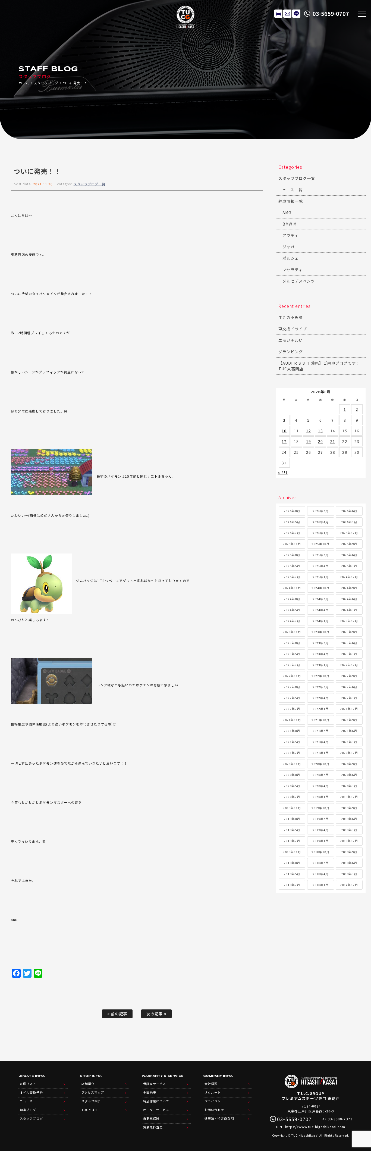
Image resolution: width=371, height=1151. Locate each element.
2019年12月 (349, 797)
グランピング (290, 351)
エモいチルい (290, 340)
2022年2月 (292, 708)
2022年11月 (292, 676)
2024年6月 (349, 599)
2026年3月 (349, 522)
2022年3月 (349, 698)
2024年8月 (292, 599)
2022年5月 (292, 698)
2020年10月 (320, 764)
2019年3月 (349, 830)
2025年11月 (292, 544)
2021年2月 (292, 752)
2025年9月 (349, 544)
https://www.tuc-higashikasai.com (315, 1126)
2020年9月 (349, 764)
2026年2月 (292, 533)
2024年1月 (321, 621)
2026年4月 (321, 522)
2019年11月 (292, 808)
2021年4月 (321, 742)
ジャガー (290, 246)
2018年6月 (349, 863)
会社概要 (211, 1083)
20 (320, 441)
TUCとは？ (89, 1110)
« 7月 (283, 472)
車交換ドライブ (292, 328)
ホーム (23, 82)
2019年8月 (292, 819)
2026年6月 (349, 511)
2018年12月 (349, 841)
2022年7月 (321, 687)
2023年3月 (349, 654)
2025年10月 (320, 544)
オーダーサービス (156, 1110)
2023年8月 (292, 643)
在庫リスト (278, 14)
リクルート (213, 1092)
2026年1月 (321, 533)
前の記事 (118, 1013)
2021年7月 (321, 730)
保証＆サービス (154, 1083)
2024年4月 (321, 610)
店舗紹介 (88, 1083)
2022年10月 (320, 676)
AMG (286, 212)
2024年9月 (349, 588)
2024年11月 (292, 588)
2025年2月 (292, 577)
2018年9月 (349, 852)
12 (308, 430)
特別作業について (156, 1101)
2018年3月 (349, 874)
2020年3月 (349, 786)
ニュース (26, 1101)
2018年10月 (320, 852)
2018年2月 (292, 885)
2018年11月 (292, 852)
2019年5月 (292, 830)
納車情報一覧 (290, 201)
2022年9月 (349, 676)
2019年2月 (292, 841)
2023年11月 (292, 632)
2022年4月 (321, 698)
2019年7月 (321, 819)
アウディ (290, 235)
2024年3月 (349, 610)
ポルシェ (290, 258)
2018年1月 (321, 885)
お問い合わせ (214, 1110)
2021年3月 (349, 742)
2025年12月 (349, 533)
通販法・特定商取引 (219, 1118)
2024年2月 (292, 621)
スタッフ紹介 (91, 1101)
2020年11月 (292, 764)
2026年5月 (292, 522)
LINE (296, 14)
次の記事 (155, 1013)
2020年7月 (321, 774)
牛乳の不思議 (290, 317)
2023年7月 (321, 643)
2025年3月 (349, 566)
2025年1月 (321, 577)
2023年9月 (349, 632)
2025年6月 (349, 555)
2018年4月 (321, 874)
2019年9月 (349, 808)
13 (320, 430)
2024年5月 (292, 610)
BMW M (289, 224)
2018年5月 (292, 874)
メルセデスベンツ (298, 281)
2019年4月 (321, 830)
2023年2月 (292, 665)
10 (284, 430)
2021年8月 (292, 730)
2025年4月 (321, 566)
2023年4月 (321, 654)
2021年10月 (320, 720)
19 (308, 441)
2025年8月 (292, 555)
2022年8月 (292, 687)
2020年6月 (349, 774)
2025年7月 (321, 555)
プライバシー (214, 1101)
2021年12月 (349, 708)
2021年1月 (321, 752)
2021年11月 (292, 720)
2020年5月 (292, 786)
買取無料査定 (153, 1127)
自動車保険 (151, 1118)
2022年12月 (349, 665)
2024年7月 (321, 599)
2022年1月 (321, 708)
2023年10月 (320, 632)
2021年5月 (292, 742)
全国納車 (149, 1092)
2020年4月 (321, 786)
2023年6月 (349, 643)
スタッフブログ (46, 82)
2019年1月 (321, 841)
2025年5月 (292, 566)
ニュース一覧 (290, 189)
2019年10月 (320, 808)
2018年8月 (292, 863)
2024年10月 (320, 588)
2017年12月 (349, 885)
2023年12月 (349, 621)
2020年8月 (292, 774)
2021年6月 (349, 730)
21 (332, 441)
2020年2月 (292, 797)
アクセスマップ (92, 1092)
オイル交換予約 (31, 1092)
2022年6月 (349, 687)
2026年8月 (292, 511)
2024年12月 (349, 577)
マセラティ (292, 269)
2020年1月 (321, 797)
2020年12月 (349, 752)
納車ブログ (28, 1110)
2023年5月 (292, 654)
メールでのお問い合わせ (287, 14)
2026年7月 (321, 511)
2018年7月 (321, 863)
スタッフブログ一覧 (89, 184)
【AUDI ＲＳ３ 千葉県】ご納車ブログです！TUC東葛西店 (319, 365)
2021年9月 (349, 720)
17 (284, 441)
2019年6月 (349, 819)
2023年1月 (321, 665)
